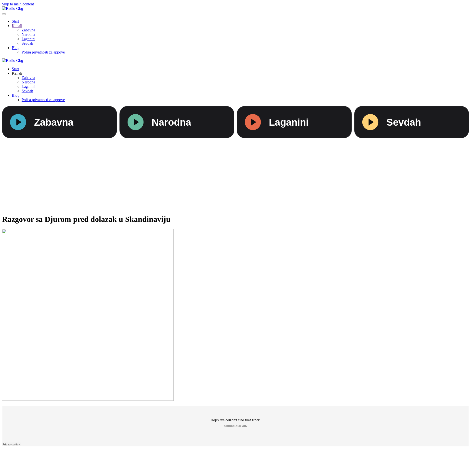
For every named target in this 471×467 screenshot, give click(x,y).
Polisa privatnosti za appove (43, 52)
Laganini (28, 39)
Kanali (17, 26)
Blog (15, 48)
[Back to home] (12, 8)
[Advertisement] (149, 172)
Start (15, 21)
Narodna (28, 34)
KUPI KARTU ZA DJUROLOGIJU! (235, 457)
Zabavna (28, 30)
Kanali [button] (17, 73)
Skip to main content (18, 4)
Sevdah (27, 43)
